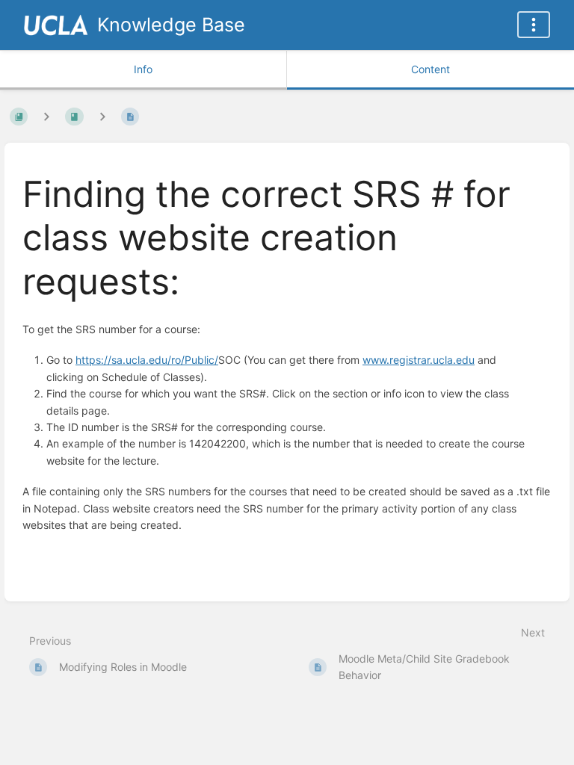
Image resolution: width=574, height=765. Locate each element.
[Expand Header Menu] (533, 24)
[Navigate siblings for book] (46, 116)
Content (430, 69)
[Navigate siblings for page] (102, 116)
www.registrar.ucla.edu (418, 359)
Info (143, 69)
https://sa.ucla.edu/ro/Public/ (146, 359)
